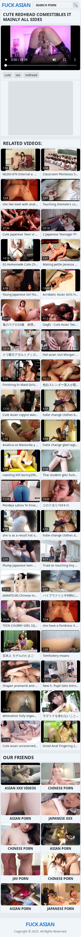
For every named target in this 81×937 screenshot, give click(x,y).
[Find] (75, 5)
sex (18, 75)
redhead (31, 75)
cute (8, 75)
